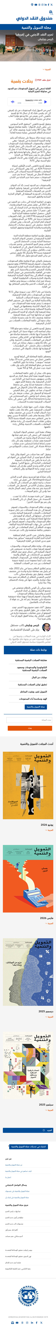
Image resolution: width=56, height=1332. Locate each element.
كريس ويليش (45, 39)
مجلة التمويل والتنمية (36, 707)
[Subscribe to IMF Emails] (12, 1322)
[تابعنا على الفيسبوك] (36, 1323)
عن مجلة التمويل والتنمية (13, 1164)
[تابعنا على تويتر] (41, 1323)
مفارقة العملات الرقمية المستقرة (31, 660)
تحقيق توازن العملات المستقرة (32, 685)
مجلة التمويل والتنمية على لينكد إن (17, 1197)
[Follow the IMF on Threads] (39, 5)
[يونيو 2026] (28, 785)
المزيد (49, 1130)
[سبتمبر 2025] (28, 1065)
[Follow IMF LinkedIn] (46, 5)
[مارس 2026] (28, 878)
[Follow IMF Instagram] (42, 5)
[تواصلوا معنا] (51, 5)
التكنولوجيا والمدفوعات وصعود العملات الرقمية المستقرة (32, 668)
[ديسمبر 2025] (28, 972)
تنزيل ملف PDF (44, 80)
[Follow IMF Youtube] (17, 1323)
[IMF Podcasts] (32, 4)
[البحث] (51, 13)
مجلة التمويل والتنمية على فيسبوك (17, 1191)
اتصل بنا (8, 1177)
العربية (48, 69)
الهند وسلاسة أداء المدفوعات (33, 699)
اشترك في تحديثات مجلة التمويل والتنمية (28, 1146)
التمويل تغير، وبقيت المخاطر (33, 692)
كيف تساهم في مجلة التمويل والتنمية (18, 1171)
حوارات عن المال (39, 677)
